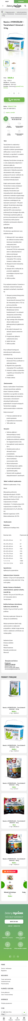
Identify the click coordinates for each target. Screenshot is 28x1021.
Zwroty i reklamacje (6, 968)
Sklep (7, 1)
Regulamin (4, 970)
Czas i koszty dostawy (7, 994)
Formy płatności (5, 992)
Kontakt (10, 926)
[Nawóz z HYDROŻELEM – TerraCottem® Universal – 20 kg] (14, 692)
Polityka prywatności (6, 1003)
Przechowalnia (5, 983)
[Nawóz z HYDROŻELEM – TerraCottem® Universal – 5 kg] (14, 730)
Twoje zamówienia (6, 979)
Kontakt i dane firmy (6, 1012)
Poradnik (21, 1)
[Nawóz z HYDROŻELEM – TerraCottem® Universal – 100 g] (14, 768)
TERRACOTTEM (11, 106)
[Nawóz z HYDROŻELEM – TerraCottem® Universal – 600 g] (14, 844)
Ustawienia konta (5, 981)
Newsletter (17, 926)
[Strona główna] (14, 5)
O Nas (2, 1014)
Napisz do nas (14, 921)
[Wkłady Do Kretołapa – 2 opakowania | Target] (10, 882)
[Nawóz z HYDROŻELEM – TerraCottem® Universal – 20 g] (14, 806)
